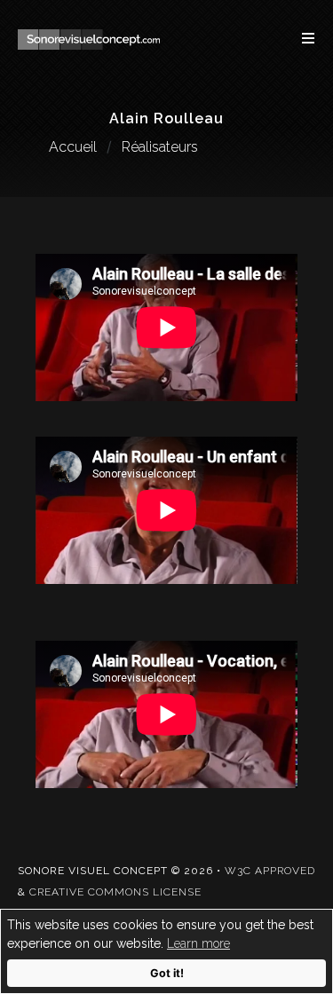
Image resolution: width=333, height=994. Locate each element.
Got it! (167, 973)
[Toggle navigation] (299, 38)
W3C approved (270, 870)
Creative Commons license (115, 892)
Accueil (73, 146)
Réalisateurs (160, 146)
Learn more (198, 943)
